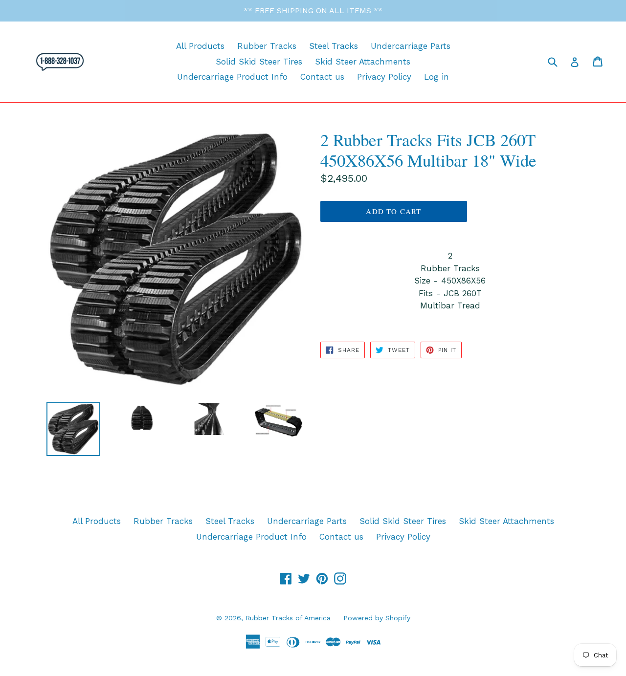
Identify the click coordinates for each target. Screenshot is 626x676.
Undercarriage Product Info (232, 77)
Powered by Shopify (376, 618)
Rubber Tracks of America (288, 618)
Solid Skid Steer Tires (259, 61)
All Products (200, 46)
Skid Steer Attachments (362, 61)
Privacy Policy (384, 77)
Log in (436, 77)
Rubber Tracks (266, 46)
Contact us (322, 77)
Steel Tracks (333, 46)
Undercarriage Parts (410, 46)
